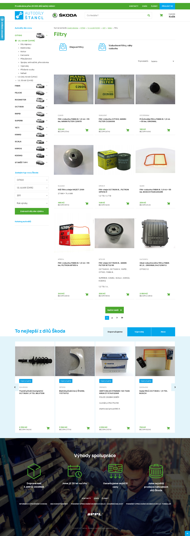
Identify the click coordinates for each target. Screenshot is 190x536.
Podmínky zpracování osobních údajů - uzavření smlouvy (97, 504)
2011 (103, 28)
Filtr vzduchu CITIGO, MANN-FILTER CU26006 (113, 120)
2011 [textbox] (19, 195)
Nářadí (23, 73)
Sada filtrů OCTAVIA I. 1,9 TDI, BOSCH (153, 392)
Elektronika (25, 47)
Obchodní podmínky (59, 504)
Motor (110, 28)
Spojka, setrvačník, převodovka (35, 62)
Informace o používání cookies (33, 504)
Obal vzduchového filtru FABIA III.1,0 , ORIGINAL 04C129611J (154, 264)
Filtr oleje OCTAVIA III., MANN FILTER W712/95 (113, 264)
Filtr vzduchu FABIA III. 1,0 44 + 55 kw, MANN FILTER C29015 (73, 120)
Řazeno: (154, 61)
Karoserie (25, 55)
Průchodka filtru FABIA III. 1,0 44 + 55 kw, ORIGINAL (155, 120)
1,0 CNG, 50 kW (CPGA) (27, 76)
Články (154, 6)
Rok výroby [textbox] (22, 203)
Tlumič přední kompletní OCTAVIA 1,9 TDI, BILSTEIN (31, 392)
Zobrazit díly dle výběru (32, 211)
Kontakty (133, 6)
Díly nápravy (26, 44)
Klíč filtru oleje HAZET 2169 (71, 189)
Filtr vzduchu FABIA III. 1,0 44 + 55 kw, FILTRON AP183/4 (73, 264)
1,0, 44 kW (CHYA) (94, 28)
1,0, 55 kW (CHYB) (25, 80)
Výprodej (25, 66)
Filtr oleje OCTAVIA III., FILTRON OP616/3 (114, 190)
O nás (144, 6)
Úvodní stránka (72, 28)
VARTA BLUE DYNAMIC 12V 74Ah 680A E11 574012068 (114, 392)
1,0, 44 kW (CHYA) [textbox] (25, 187)
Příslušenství (26, 58)
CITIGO (82, 28)
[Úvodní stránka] (32, 15)
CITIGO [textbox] (20, 179)
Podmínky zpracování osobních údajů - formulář (148, 504)
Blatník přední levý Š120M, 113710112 (72, 392)
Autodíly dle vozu (23, 28)
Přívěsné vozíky (27, 69)
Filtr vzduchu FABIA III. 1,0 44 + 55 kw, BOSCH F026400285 (155, 190)
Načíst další (113, 310)
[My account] (149, 15)
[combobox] (32, 180)
